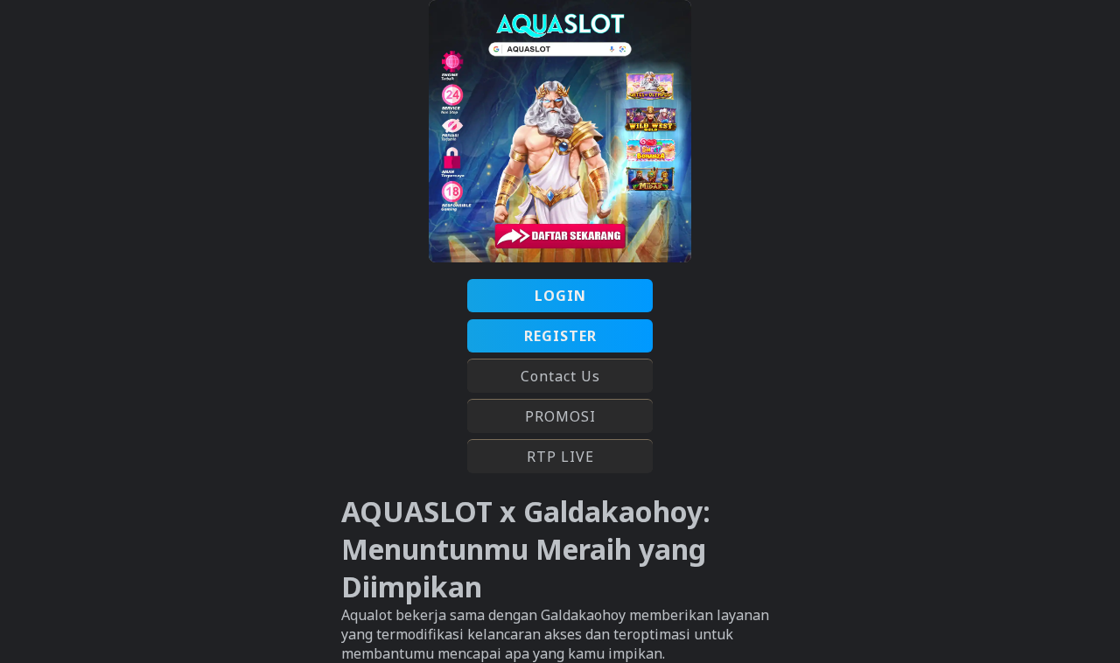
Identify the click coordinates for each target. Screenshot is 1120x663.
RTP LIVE (560, 456)
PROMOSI (560, 416)
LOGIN (560, 295)
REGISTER (560, 335)
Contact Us (560, 376)
